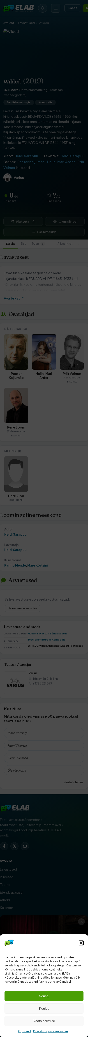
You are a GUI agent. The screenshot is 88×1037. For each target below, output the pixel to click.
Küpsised (24, 1031)
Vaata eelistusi (44, 1021)
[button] (81, 943)
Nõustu (44, 996)
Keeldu (44, 1008)
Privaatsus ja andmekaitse (50, 1031)
